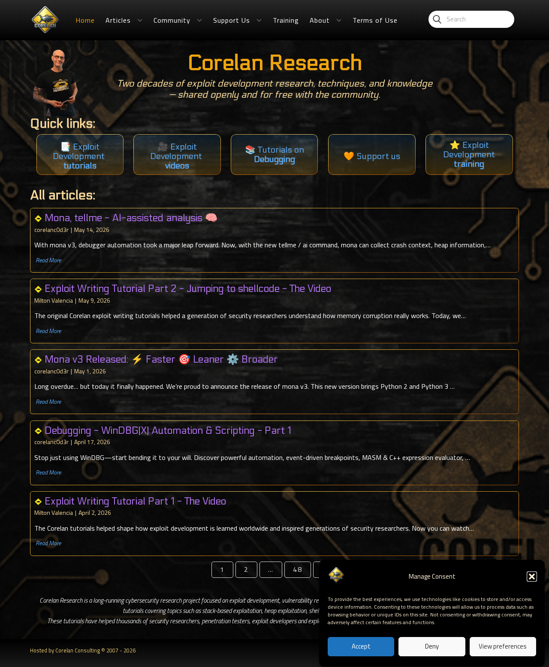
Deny (432, 647)
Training (286, 20)
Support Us (231, 20)
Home (85, 20)
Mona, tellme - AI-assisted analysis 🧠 (131, 218)
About (320, 20)
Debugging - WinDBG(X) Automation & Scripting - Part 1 (168, 430)
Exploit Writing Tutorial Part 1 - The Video (135, 501)
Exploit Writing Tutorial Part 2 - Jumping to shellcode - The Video (188, 288)
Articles (118, 20)
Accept (361, 647)
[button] (532, 576)
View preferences (503, 647)
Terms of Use (375, 20)
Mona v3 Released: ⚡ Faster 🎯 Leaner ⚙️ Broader (161, 359)
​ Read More (47, 260)
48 (297, 569)
